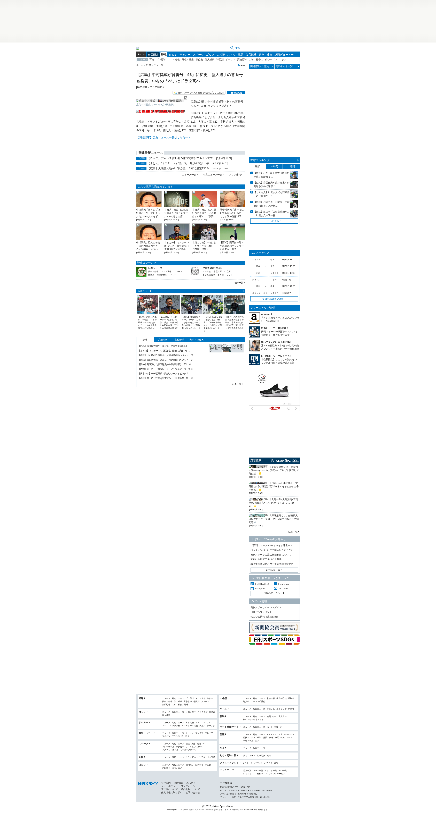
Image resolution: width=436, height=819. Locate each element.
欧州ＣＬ (186, 736)
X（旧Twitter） (262, 584)
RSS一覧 (282, 771)
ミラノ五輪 (191, 757)
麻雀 (276, 763)
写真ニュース (145, 291)
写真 (151, 59)
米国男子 (209, 765)
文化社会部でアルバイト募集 (266, 559)
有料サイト (262, 774)
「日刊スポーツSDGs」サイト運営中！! (272, 545)
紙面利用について (190, 789)
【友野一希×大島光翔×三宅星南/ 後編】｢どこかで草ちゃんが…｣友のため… (273, 502)
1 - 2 (265, 279)
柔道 (199, 744)
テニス (206, 744)
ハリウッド (289, 734)
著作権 (235, 809)
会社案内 (166, 783)
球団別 (220, 59)
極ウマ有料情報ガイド (253, 720)
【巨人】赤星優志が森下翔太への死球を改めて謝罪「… (272, 184)
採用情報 (178, 783)
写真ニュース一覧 (212, 174)
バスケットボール (170, 750)
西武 (258, 286)
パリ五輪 (201, 757)
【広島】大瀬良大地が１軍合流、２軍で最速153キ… (179, 168)
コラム (282, 59)
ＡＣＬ (165, 726)
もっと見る (273, 221)
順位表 (199, 59)
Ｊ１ (197, 723)
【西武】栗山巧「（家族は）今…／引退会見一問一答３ (165, 369)
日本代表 (190, 723)
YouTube (283, 588)
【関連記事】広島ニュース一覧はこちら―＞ (163, 137)
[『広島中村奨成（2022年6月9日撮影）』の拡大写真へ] (161, 100)
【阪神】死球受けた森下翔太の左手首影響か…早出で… (165, 364)
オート (283, 727)
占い (257, 741)
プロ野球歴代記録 (212, 268)
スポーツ (198, 54)
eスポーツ (248, 763)
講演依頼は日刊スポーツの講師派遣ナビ (272, 563)
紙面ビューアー (284, 54)
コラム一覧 (258, 771)
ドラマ (289, 738)
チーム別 (211, 726)
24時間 (274, 166)
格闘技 (291, 709)
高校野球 (242, 59)
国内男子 (190, 765)
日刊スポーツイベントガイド (266, 607)
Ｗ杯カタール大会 (190, 726)
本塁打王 (218, 272)
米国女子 (166, 768)
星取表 (291, 698)
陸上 (188, 744)
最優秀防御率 (209, 275)
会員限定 (153, 54)
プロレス (271, 709)
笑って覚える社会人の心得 (275, 342)
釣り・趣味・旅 (228, 755)
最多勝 (221, 275)
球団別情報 (162, 275)
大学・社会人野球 (180, 705)
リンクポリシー (189, 786)
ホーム (142, 54)
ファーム (205, 701)
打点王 (227, 272)
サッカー (185, 54)
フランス (176, 736)
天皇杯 (202, 726)
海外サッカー (146, 733)
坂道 (280, 734)
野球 (164, 54)
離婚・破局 (274, 738)
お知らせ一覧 (273, 570)
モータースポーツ (188, 750)
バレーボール (168, 747)
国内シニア (177, 768)
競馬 (240, 54)
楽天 (272, 286)
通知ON (237, 92)
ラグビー (180, 747)
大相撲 (221, 54)
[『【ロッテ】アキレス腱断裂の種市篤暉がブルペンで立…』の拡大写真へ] (226, 361)
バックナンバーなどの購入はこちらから (272, 550)
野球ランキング (259, 160)
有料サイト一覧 (284, 66)
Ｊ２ (203, 723)
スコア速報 (174, 59)
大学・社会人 (256, 59)
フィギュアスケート (195, 747)
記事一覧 (237, 384)
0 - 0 (265, 293)
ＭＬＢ (173, 54)
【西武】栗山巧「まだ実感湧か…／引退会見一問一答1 (272, 213)
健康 (269, 756)
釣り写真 (261, 756)
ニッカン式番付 (258, 701)
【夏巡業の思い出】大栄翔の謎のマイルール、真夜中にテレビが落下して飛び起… (274, 470)
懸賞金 (246, 701)
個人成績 (209, 59)
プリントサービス (277, 774)
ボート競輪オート (229, 726)
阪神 (258, 266)
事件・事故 (248, 741)
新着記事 (255, 460)
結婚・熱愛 (262, 738)
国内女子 (199, 765)
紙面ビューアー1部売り (273, 328)
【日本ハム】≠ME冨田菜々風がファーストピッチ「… (164, 373)
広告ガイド (192, 783)
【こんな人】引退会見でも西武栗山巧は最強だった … (272, 194)
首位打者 (207, 272)
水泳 (193, 744)
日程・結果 (188, 59)
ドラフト (230, 59)
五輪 (141, 757)
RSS (242, 65)
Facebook (283, 584)
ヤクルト (274, 273)
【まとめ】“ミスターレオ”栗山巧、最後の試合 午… (179, 163)
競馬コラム (272, 716)
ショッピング (249, 774)
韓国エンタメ (249, 738)
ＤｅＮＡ (256, 259)
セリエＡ (190, 733)
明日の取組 (281, 698)
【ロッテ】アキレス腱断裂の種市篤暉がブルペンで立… (181, 158)
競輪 (276, 727)
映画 (283, 738)
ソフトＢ (274, 293)
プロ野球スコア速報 (273, 299)
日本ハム (256, 279)
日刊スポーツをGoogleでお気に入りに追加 (201, 92)
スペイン (166, 736)
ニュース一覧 (189, 174)
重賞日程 (282, 716)
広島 (258, 273)
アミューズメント (229, 763)
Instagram (259, 588)
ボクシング (281, 709)
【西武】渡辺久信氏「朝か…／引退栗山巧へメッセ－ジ (165, 359)
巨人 (272, 266)
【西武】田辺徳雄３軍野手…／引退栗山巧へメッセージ (165, 355)
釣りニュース (249, 756)
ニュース (142, 59)
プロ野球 (161, 59)
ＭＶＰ (230, 275)
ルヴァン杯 (175, 726)
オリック (256, 293)
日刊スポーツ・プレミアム (275, 356)
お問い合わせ (193, 792)
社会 (269, 54)
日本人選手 (191, 712)
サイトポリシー (169, 786)
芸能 (261, 54)
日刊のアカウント (273, 593)
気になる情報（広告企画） (265, 616)
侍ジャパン (271, 59)
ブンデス (199, 733)
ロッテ (273, 279)
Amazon (265, 314)
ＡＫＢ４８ (272, 734)
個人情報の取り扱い (172, 792)
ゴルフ (210, 54)
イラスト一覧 (271, 771)
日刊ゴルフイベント (261, 612)
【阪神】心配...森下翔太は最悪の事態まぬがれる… (271, 175)
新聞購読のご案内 (259, 66)
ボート (270, 727)
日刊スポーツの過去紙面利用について (271, 554)
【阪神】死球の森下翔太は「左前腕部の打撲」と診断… (272, 204)
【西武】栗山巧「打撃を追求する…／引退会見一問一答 (165, 378)
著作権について (169, 789)
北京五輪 (211, 757)
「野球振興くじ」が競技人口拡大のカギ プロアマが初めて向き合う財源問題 (274, 519)
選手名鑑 (188, 701)
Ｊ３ (209, 723)
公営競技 (251, 54)
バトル (231, 54)
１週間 (291, 166)
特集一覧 (238, 282)
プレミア (209, 733)
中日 (272, 259)
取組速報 (271, 698)
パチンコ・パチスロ (263, 763)
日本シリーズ (155, 268)
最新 (257, 166)
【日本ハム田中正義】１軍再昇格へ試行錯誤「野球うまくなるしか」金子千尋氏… (274, 486)
